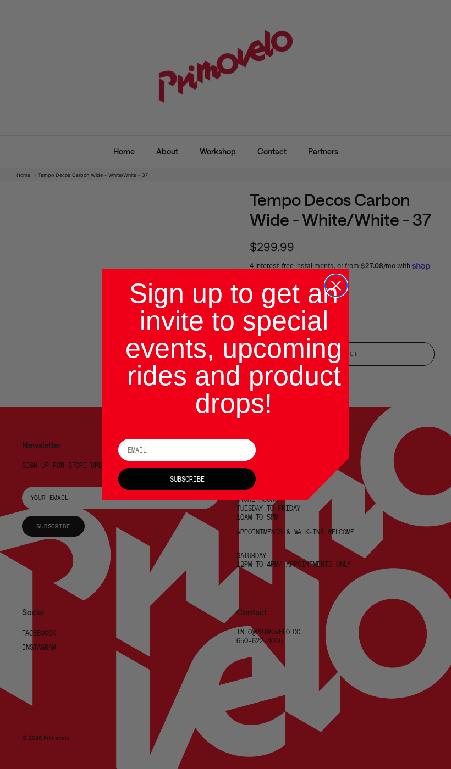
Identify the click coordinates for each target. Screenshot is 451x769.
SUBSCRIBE (187, 479)
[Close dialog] (336, 286)
